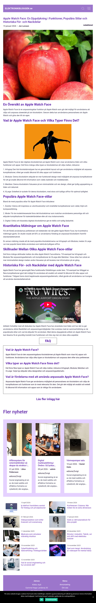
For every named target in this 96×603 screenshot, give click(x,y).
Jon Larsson (24, 26)
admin (52, 469)
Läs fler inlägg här (48, 399)
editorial (12, 476)
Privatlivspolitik (51, 599)
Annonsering (65, 584)
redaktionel (88, 25)
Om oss (65, 588)
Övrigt (18, 476)
